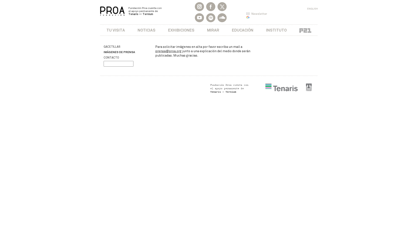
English (312, 8)
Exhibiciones (181, 30)
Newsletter (259, 14)
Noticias (146, 30)
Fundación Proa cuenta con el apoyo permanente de (145, 11)
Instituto (276, 30)
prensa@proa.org (168, 51)
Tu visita (115, 30)
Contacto (111, 57)
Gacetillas (112, 47)
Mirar (213, 30)
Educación (242, 30)
